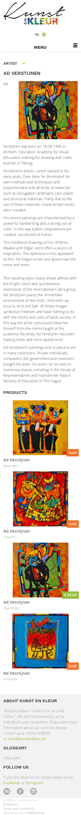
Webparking (35, 813)
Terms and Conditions (18, 809)
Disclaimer (10, 804)
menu (40, 47)
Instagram (35, 782)
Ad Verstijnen (16, 459)
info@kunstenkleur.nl (26, 738)
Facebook (11, 782)
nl (37, 34)
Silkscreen (11, 758)
